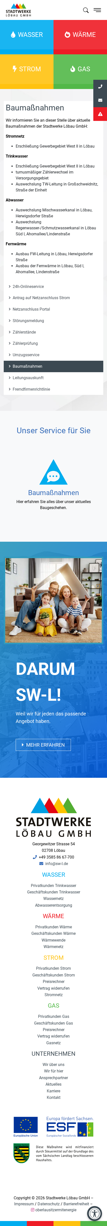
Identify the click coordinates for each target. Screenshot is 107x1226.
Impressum (24, 1204)
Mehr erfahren (45, 745)
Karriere (53, 1091)
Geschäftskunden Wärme (53, 933)
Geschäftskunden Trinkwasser (53, 892)
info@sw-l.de (56, 863)
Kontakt (53, 1097)
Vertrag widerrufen (53, 988)
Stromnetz (54, 994)
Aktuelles (53, 1084)
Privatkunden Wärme (53, 927)
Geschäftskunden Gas (53, 1023)
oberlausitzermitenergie (55, 1210)
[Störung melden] (100, 114)
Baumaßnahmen (27, 366)
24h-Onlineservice (28, 286)
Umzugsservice (25, 354)
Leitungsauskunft (28, 377)
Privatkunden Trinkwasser (53, 885)
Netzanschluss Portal (31, 309)
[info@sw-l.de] (100, 100)
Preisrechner (53, 981)
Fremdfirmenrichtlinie (31, 389)
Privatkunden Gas (53, 1016)
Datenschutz (49, 1204)
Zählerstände (24, 332)
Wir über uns (53, 1064)
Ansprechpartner (53, 1077)
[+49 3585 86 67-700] (100, 86)
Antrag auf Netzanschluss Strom (41, 297)
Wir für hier (53, 1071)
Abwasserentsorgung (53, 905)
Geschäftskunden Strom (53, 975)
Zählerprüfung (25, 343)
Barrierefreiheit (76, 1204)
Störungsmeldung (28, 320)
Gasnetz (53, 1043)
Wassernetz (53, 898)
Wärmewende (53, 940)
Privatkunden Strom (53, 968)
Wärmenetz (53, 946)
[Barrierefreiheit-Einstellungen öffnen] (94, 1213)
